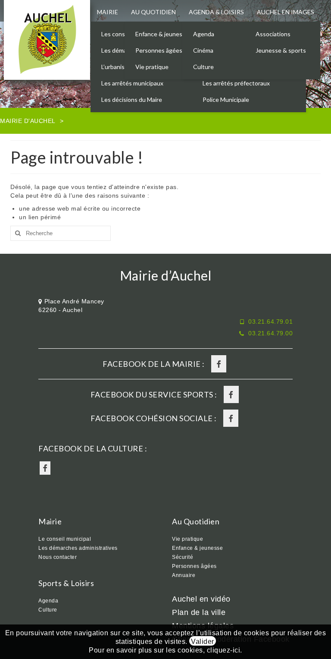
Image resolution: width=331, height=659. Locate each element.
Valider (202, 641)
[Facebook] (218, 363)
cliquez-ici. (224, 650)
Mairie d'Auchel (28, 120)
